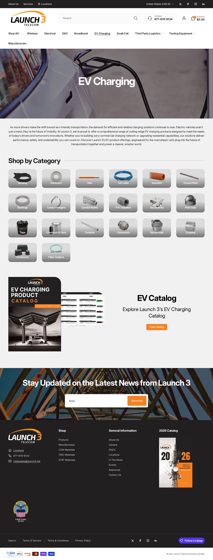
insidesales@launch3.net (26, 461)
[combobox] (100, 18)
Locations (18, 450)
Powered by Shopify (197, 554)
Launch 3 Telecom (181, 554)
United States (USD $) (158, 3)
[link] (13, 4)
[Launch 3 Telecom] (25, 442)
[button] (198, 18)
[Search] (135, 18)
